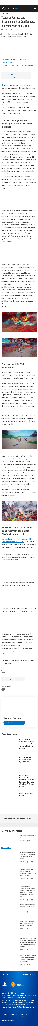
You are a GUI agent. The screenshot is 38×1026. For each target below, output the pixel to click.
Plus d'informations (14, 723)
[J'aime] (28, 841)
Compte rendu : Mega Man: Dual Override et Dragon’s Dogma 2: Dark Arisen (27, 923)
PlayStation (12, 8)
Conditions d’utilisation (10, 1015)
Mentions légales (8, 1020)
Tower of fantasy (20, 679)
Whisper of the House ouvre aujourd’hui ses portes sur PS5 (27, 906)
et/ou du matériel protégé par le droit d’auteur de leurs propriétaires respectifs (17, 1004)
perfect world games (8, 679)
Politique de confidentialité (24, 1016)
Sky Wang (11, 74)
